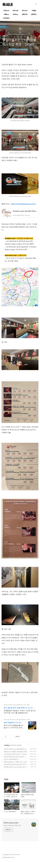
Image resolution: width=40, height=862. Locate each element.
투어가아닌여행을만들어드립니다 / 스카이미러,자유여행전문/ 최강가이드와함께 (14, 726)
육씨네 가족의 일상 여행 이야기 (12, 825)
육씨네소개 (6, 10)
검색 (31, 4)
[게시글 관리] (10, 736)
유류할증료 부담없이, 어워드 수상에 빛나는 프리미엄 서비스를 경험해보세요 (20, 712)
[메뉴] (36, 4)
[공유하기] (8, 736)
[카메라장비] (6, 18)
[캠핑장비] (33, 14)
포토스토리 (24, 10)
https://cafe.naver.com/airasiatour (15, 719)
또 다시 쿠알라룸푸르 (10, 759)
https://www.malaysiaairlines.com (15, 705)
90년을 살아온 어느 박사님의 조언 (15, 767)
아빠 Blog (7, 745)
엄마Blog (15, 14)
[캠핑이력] (24, 14)
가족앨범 (34, 10)
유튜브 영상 (15, 10)
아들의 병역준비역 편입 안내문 (14, 756)
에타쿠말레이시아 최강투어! (13, 722)
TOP (36, 855)
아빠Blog (6, 14)
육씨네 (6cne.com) (11, 823)
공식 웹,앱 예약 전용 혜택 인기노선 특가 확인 (19, 708)
